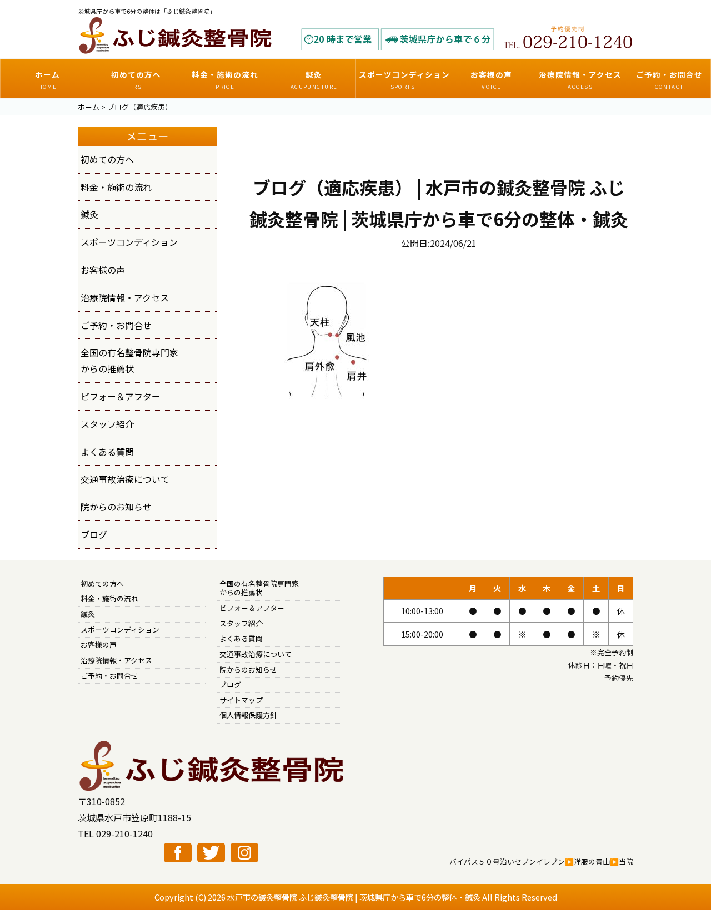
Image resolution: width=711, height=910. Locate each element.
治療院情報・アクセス (125, 297)
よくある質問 (107, 451)
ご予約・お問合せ (116, 325)
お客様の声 (103, 269)
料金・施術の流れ (116, 187)
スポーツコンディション (129, 242)
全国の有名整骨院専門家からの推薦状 (259, 588)
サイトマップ (241, 700)
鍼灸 (89, 214)
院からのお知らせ (116, 506)
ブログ (94, 534)
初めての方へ (107, 159)
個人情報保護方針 (248, 715)
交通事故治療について (125, 479)
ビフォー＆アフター (121, 396)
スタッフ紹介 (107, 424)
